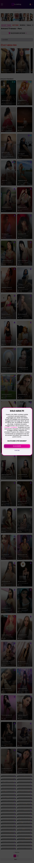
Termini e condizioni (10, 427)
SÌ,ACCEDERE (17, 446)
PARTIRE (17, 450)
